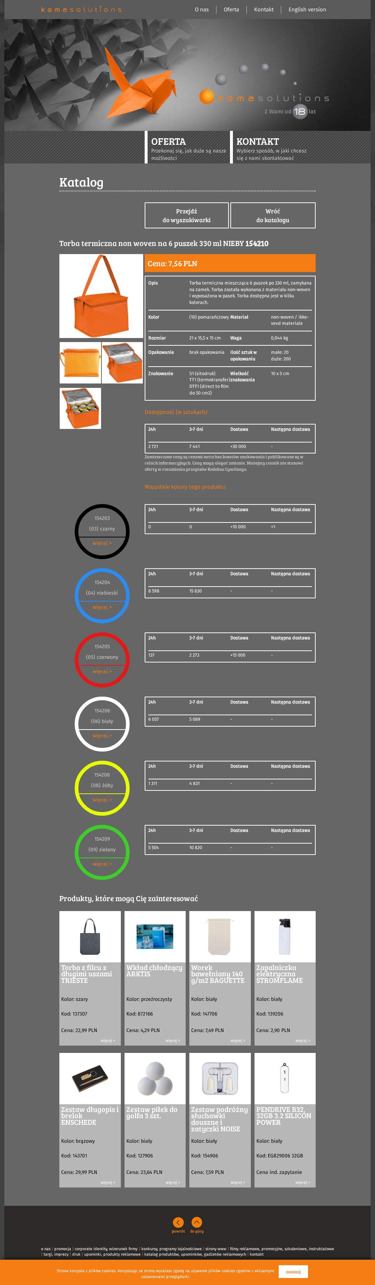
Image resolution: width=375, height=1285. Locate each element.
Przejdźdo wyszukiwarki (187, 215)
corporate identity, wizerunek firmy (106, 1249)
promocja (62, 1249)
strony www (215, 1249)
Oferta (231, 9)
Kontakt (264, 9)
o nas (46, 1249)
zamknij (293, 1271)
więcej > (102, 543)
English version (307, 9)
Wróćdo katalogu (272, 215)
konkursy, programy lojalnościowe (171, 1249)
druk (76, 1254)
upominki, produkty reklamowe (112, 1254)
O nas (202, 9)
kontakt (257, 1254)
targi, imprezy (56, 1254)
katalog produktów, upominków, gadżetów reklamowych (195, 1254)
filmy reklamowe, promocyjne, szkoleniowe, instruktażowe (282, 1249)
